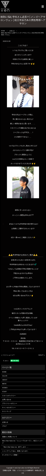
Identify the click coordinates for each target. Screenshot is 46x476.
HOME (3, 31)
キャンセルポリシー (9, 407)
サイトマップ (6, 411)
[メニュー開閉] (43, 6)
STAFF (4, 391)
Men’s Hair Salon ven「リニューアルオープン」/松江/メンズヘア (22, 442)
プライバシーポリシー (9, 403)
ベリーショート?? (8, 355)
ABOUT (4, 380)
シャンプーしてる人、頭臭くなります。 (15, 451)
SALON (4, 376)
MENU (4, 384)
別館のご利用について (9, 437)
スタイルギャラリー (9, 395)
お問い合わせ (6, 399)
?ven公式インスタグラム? (23, 325)
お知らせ (12, 31)
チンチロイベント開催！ (10, 455)
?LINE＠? (23, 334)
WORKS (4, 388)
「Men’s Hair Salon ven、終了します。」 (15, 447)
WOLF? (40, 355)
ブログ (4, 426)
